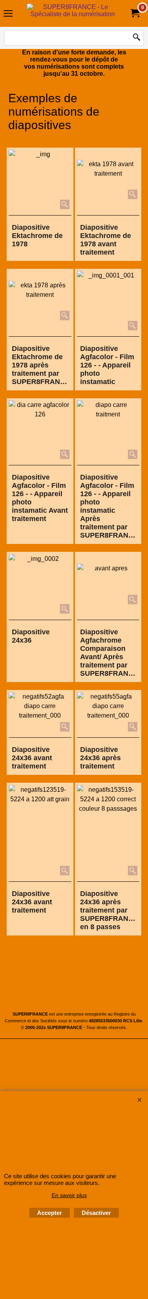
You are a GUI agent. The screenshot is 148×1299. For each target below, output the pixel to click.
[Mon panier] (135, 13)
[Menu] (8, 14)
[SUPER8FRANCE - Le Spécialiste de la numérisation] (72, 13)
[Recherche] (136, 38)
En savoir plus (69, 1195)
